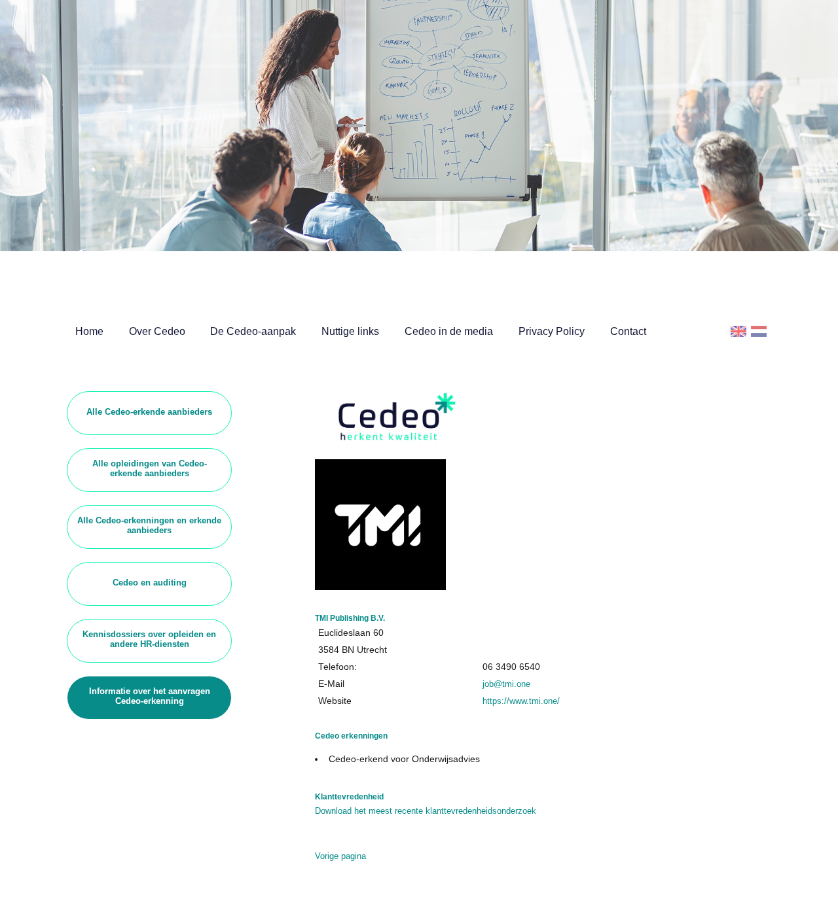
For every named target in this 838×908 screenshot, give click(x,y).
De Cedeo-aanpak (253, 331)
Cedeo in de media (449, 331)
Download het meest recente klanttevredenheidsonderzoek (425, 811)
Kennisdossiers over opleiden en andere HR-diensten (149, 639)
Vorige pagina (340, 856)
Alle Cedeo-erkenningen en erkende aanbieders (149, 525)
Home (89, 331)
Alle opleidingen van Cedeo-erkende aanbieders (149, 468)
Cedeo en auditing (150, 582)
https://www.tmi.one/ (521, 701)
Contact (628, 331)
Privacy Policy (552, 331)
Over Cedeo (157, 331)
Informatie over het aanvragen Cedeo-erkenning (149, 696)
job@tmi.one (506, 684)
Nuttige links (350, 331)
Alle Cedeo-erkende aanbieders (149, 412)
